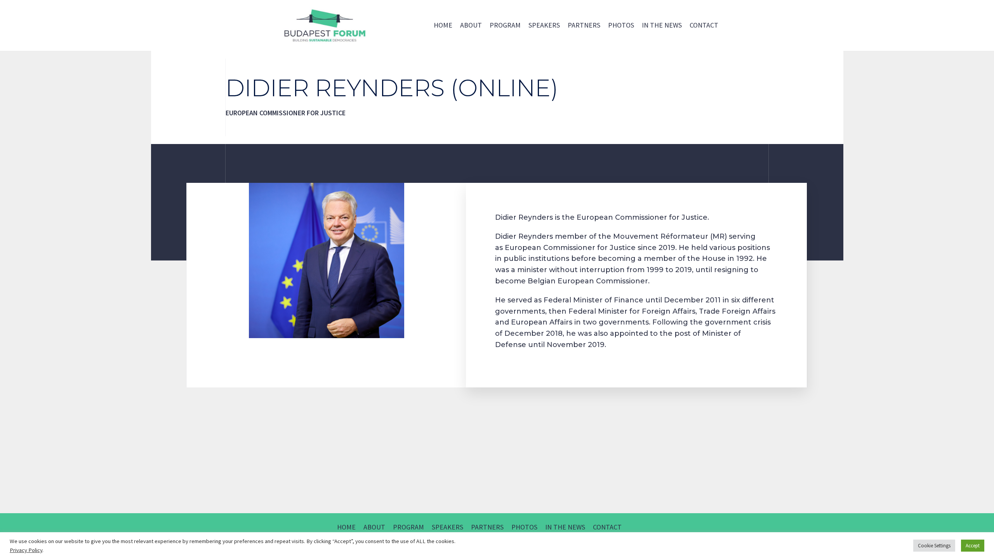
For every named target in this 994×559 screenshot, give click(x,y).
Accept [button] (973, 545)
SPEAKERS (544, 25)
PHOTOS (621, 25)
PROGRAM (505, 25)
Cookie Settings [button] (934, 545)
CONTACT (704, 25)
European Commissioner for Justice (570, 247)
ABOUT (471, 25)
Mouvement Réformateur (660, 236)
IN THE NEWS (662, 25)
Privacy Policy (26, 550)
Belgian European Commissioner (588, 281)
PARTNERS (584, 25)
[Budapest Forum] (324, 25)
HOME (443, 25)
